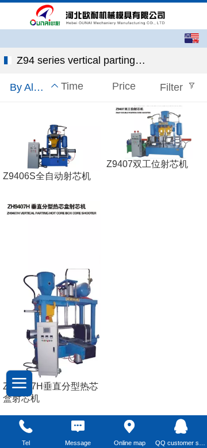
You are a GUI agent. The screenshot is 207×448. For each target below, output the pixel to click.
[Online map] (129, 427)
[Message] (77, 427)
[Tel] (26, 427)
